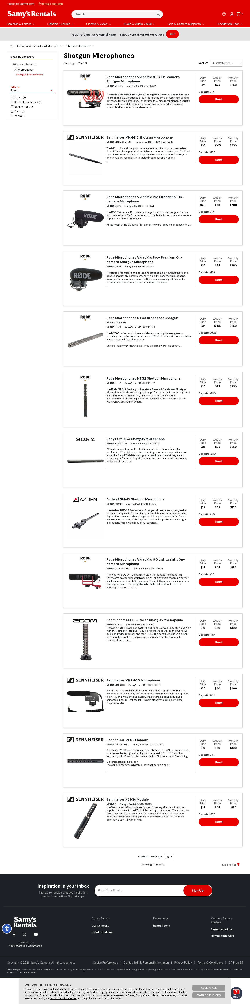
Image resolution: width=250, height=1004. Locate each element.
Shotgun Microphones (29, 74)
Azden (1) (20, 97)
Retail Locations (102, 932)
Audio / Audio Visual (25, 64)
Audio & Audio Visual (138, 24)
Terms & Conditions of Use (63, 998)
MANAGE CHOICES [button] (209, 995)
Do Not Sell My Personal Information (146, 962)
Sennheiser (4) (23, 106)
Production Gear (228, 24)
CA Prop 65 (236, 962)
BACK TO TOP (229, 865)
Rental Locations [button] (52, 4)
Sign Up (198, 890)
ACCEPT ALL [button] (209, 987)
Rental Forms (161, 926)
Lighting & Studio (58, 24)
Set (172, 34)
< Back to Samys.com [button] (20, 4)
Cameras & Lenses (19, 24)
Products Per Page (150, 856)
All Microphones (24, 69)
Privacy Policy (183, 962)
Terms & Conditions (210, 962)
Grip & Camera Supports (184, 24)
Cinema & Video (97, 24)
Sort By (203, 63)
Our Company (100, 926)
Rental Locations (221, 929)
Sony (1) (19, 111)
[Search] (158, 14)
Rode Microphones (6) (28, 102)
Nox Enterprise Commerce (25, 946)
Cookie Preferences (105, 962)
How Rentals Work (222, 936)
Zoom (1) (19, 115)
